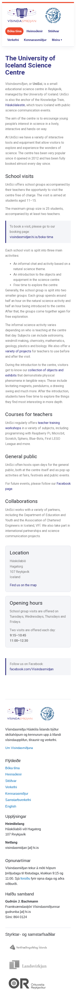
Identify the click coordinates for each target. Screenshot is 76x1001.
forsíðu (25, 878)
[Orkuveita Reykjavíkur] (38, 983)
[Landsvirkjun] (38, 964)
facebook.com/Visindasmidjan (32, 669)
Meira (56, 40)
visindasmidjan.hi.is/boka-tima (31, 237)
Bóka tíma (14, 31)
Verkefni (13, 40)
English (10, 806)
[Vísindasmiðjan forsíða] (34, 15)
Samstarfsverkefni (18, 800)
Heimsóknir (35, 31)
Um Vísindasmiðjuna (19, 748)
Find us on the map (23, 585)
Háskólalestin (15, 105)
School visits (19, 176)
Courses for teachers (28, 414)
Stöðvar (53, 31)
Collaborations (21, 501)
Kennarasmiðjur (35, 40)
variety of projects (18, 351)
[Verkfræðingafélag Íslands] (38, 947)
